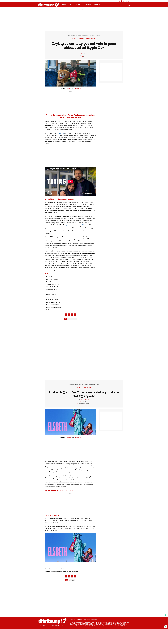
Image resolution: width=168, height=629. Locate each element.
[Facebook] (117, 1)
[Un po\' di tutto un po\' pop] (48, 5)
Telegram (69, 88)
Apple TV (74, 38)
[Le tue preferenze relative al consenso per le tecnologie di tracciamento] (165, 626)
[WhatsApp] (126, 1)
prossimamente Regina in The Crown (77, 225)
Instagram (78, 88)
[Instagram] (119, 1)
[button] (129, 5)
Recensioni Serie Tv (91, 38)
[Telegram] (121, 1)
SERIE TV (75, 35)
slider (75, 318)
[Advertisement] (84, 19)
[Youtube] (128, 1)
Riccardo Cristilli (85, 51)
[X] (124, 1)
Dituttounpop (70, 35)
